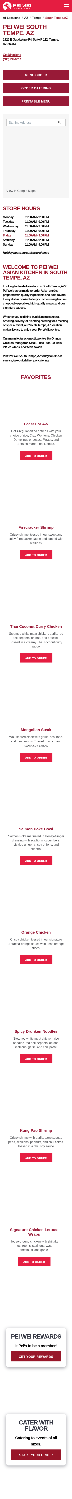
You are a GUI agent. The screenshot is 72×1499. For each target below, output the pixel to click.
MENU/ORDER (36, 75)
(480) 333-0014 (12, 59)
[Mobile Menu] (66, 6)
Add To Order (36, 455)
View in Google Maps (21, 190)
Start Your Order (36, 1455)
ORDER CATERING (36, 88)
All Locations (11, 17)
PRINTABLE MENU (36, 101)
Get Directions (12, 54)
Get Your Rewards (36, 1356)
